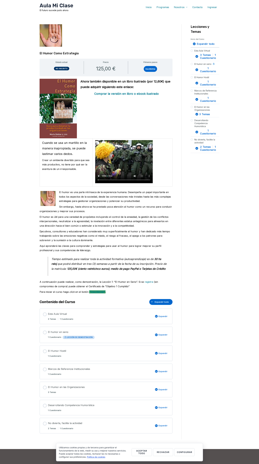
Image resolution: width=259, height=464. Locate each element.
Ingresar (212, 7)
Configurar (184, 452)
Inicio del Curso (197, 39)
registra (149, 281)
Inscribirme (150, 69)
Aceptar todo (141, 452)
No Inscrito (62, 69)
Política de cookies (96, 457)
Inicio (149, 7)
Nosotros (179, 7)
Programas (162, 7)
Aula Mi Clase (56, 5)
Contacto (197, 7)
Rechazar (163, 452)
